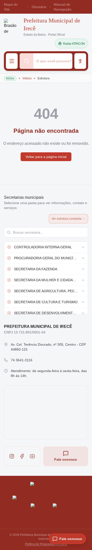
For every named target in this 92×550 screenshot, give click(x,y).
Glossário (39, 7)
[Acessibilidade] (80, 61)
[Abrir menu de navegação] (12, 61)
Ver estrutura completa (66, 218)
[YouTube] (32, 456)
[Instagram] (11, 456)
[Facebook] (22, 456)
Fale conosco (65, 459)
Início (10, 78)
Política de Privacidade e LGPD (46, 544)
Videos (27, 78)
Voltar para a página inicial (46, 157)
